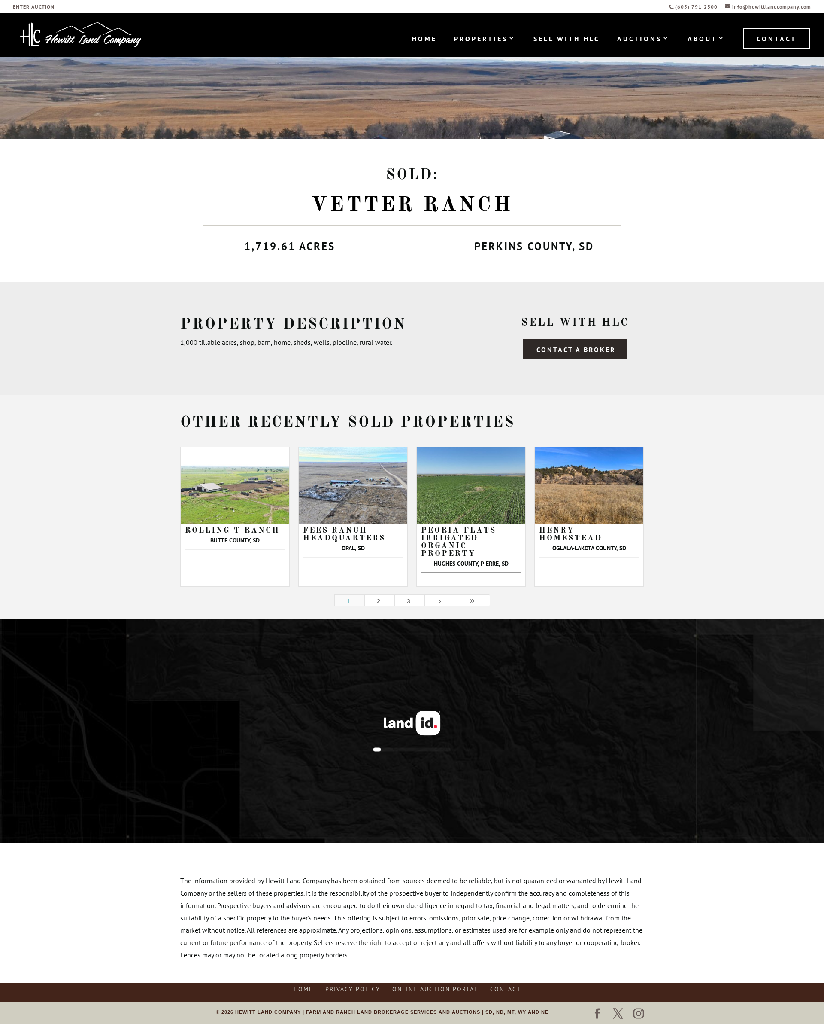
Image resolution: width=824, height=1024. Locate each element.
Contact (777, 38)
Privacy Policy (352, 989)
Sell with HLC (566, 39)
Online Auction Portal (435, 989)
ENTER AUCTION (34, 7)
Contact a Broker (576, 349)
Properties (481, 39)
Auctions (639, 39)
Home (424, 39)
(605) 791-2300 (697, 6)
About (702, 39)
